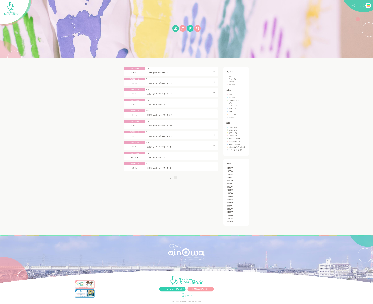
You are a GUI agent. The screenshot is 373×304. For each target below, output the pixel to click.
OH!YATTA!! (232, 114)
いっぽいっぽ (232, 97)
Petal (230, 94)
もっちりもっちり (234, 106)
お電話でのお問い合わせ (200, 289)
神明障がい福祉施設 (234, 144)
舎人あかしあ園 (233, 133)
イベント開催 (232, 79)
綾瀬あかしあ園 (233, 130)
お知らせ (231, 76)
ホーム (189, 296)
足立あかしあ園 (233, 127)
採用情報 (231, 81)
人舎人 (230, 103)
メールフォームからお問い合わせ (172, 289)
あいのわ (231, 117)
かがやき (231, 111)
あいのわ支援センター (235, 141)
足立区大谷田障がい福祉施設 (237, 147)
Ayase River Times (234, 100)
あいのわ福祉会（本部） (235, 150)
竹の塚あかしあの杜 (234, 138)
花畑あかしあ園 (233, 135)
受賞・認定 (232, 84)
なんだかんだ (232, 108)
